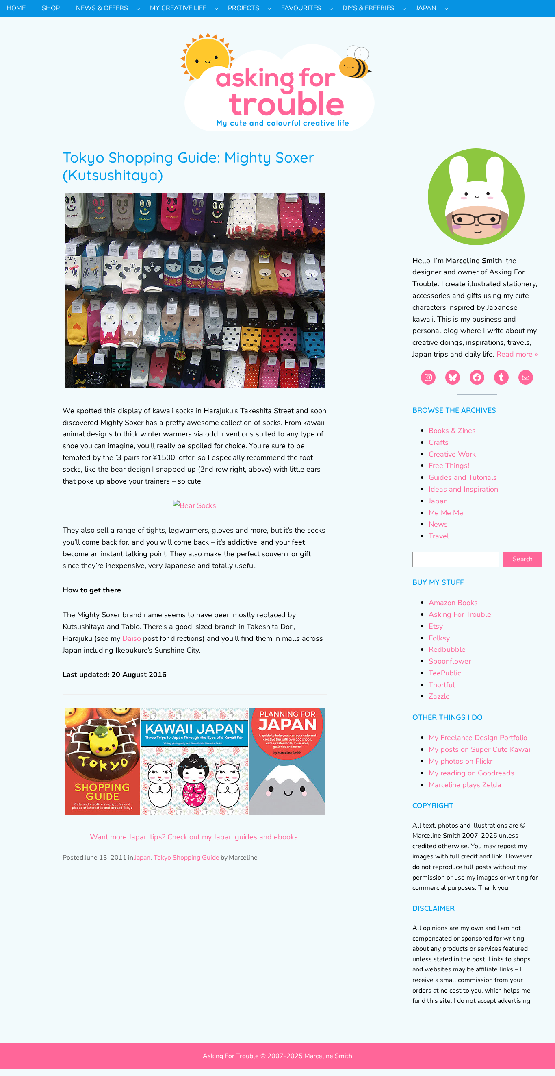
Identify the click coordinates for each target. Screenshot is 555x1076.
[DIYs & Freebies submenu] (404, 9)
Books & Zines (452, 431)
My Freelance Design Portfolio (478, 738)
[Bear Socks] (194, 505)
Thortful (442, 685)
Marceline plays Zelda (465, 785)
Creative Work (452, 454)
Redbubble (447, 649)
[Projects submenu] (269, 9)
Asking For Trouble (460, 614)
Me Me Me (446, 513)
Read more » (517, 354)
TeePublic (445, 673)
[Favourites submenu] (331, 9)
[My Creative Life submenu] (217, 9)
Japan (142, 857)
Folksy (439, 638)
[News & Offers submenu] (138, 9)
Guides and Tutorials (463, 477)
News (438, 524)
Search (523, 559)
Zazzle (439, 696)
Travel (439, 536)
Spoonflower (450, 661)
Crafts (439, 442)
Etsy (436, 626)
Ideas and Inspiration (463, 489)
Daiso (131, 638)
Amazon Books (453, 603)
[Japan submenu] (446, 9)
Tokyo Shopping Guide (186, 857)
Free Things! (449, 465)
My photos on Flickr (460, 761)
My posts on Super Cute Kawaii (480, 749)
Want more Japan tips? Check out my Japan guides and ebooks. (194, 837)
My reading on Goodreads (471, 773)
